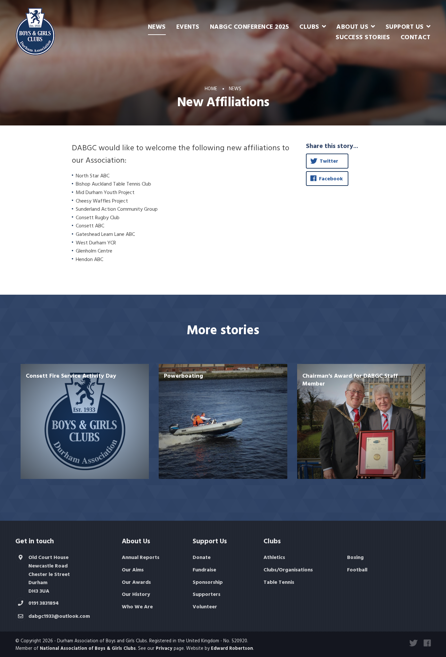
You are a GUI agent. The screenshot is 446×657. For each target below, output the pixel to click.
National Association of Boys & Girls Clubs (88, 648)
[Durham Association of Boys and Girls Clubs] (35, 31)
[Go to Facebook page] (427, 643)
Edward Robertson (232, 648)
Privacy (164, 648)
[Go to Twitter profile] (413, 643)
